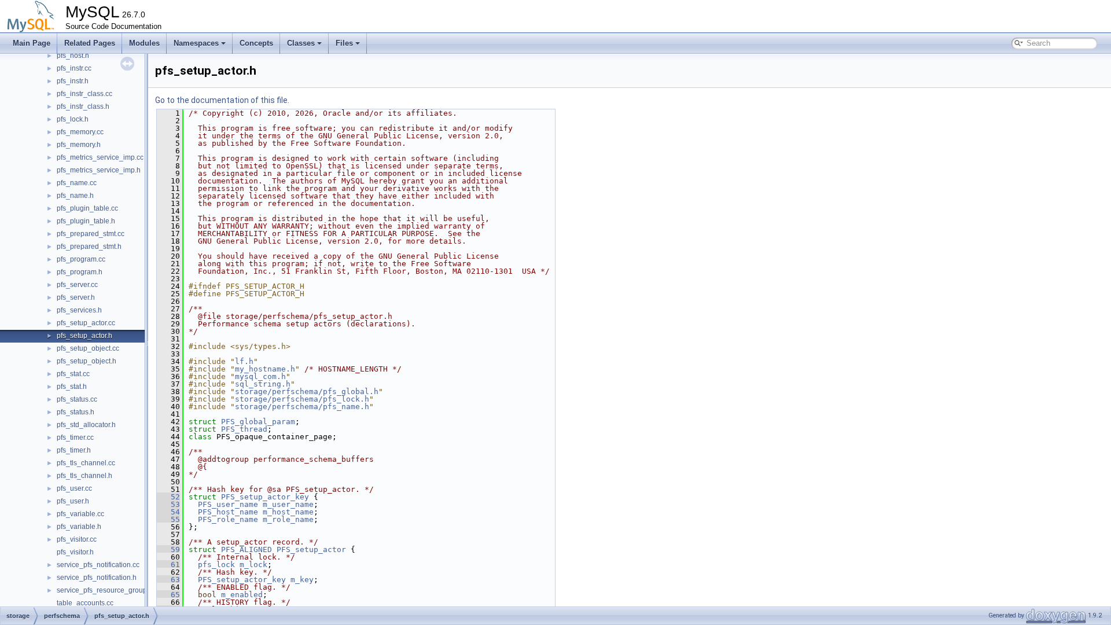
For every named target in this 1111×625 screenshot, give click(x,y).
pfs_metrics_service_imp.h (99, 170)
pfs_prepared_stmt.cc (90, 234)
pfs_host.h (73, 56)
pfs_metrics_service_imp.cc (100, 157)
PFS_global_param (258, 421)
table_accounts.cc (85, 603)
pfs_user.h (73, 501)
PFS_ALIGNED (246, 549)
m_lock (253, 564)
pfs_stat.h (72, 387)
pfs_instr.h (73, 81)
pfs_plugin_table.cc (87, 208)
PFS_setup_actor (311, 549)
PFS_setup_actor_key (265, 496)
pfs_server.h (76, 297)
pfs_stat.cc (73, 374)
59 (168, 549)
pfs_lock (216, 564)
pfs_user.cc (74, 488)
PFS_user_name (228, 504)
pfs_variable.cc (80, 514)
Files (344, 43)
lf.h (244, 361)
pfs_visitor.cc (77, 539)
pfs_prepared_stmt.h (89, 246)
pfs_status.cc (77, 399)
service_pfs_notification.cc (98, 565)
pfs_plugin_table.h (86, 221)
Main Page (31, 43)
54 (168, 512)
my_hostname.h (265, 369)
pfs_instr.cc (74, 68)
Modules (144, 43)
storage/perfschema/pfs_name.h (302, 406)
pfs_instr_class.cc (84, 94)
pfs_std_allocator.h (86, 425)
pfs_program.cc (81, 259)
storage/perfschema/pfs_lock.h (302, 399)
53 (168, 504)
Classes (301, 43)
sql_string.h (262, 384)
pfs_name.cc (77, 183)
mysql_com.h (260, 376)
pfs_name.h (75, 196)
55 (168, 519)
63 (168, 579)
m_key (302, 579)
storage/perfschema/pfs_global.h (306, 391)
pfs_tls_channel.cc (86, 463)
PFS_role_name (228, 519)
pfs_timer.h (74, 450)
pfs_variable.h (79, 527)
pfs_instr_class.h (83, 106)
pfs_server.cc (77, 285)
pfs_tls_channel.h (84, 476)
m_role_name (288, 519)
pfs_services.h (79, 310)
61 (168, 564)
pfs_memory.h (79, 145)
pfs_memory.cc (80, 132)
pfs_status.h (75, 412)
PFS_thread (244, 429)
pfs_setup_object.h (86, 361)
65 (168, 594)
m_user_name (288, 504)
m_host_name (288, 512)
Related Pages (89, 43)
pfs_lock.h (73, 119)
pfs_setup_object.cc (88, 348)
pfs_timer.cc (75, 437)
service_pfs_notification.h (97, 577)
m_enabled (242, 594)
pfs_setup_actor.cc (86, 323)
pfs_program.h (79, 272)
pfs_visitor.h (75, 552)
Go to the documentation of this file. (222, 100)
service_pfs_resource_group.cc (106, 590)
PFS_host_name (228, 512)
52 (168, 496)
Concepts (256, 43)
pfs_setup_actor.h (84, 336)
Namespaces (196, 43)
